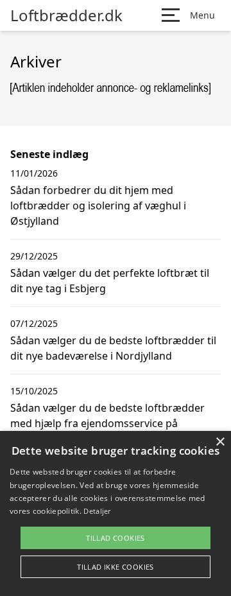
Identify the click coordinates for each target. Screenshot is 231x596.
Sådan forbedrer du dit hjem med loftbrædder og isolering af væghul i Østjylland (98, 205)
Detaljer (96, 511)
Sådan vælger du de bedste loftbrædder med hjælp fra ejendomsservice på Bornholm (107, 423)
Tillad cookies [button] (115, 538)
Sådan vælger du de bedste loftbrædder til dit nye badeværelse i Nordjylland (113, 348)
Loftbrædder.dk (66, 15)
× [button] (220, 442)
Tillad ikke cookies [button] (115, 567)
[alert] (115, 513)
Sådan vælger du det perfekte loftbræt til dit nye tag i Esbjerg (109, 280)
